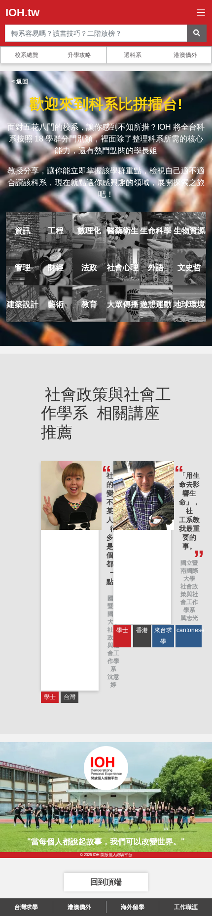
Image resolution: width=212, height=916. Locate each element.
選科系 (132, 55)
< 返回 (19, 81)
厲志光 (189, 617)
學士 (50, 697)
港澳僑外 (185, 55)
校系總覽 (26, 55)
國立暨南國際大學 (189, 570)
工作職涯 (186, 907)
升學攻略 (79, 55)
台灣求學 (26, 907)
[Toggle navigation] (201, 12)
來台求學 (163, 636)
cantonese (189, 630)
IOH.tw (22, 12)
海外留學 (132, 907)
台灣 (69, 697)
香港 (142, 630)
